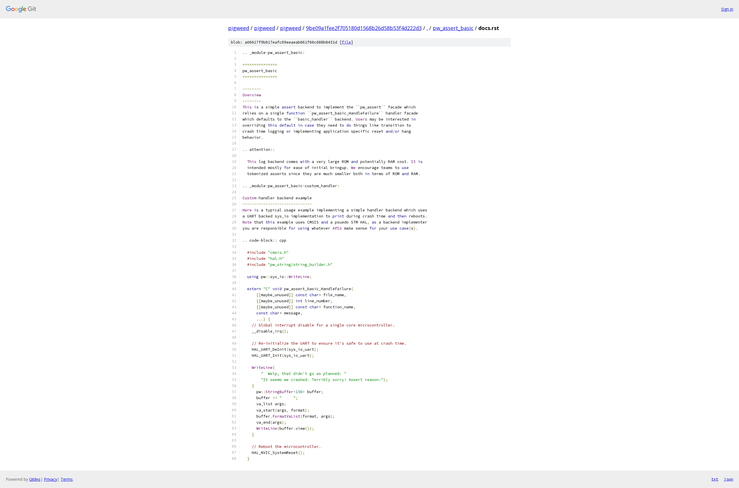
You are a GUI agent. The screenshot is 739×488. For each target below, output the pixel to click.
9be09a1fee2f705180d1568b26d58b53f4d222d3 (364, 28)
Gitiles (34, 479)
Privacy (50, 479)
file (346, 42)
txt (714, 479)
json (728, 479)
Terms (67, 479)
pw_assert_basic (453, 28)
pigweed (238, 28)
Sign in (727, 9)
